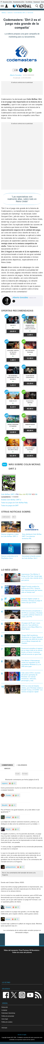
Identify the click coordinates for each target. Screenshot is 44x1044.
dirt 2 (13, 517)
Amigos (7, 768)
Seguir (4, 464)
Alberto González (16, 75)
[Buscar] (37, 6)
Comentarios (7, 765)
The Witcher (28, 2)
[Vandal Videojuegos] (22, 6)
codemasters (6, 517)
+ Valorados (22, 765)
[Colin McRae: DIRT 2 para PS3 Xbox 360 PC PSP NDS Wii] (8, 482)
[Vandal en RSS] (38, 995)
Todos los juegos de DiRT (10, 505)
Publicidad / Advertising (8, 1013)
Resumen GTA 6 (7, 2)
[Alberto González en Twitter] (13, 301)
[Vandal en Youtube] (30, 995)
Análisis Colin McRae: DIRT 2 (11, 500)
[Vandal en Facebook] (5, 995)
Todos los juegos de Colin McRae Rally (14, 502)
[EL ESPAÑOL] (41, 6)
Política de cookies (6, 1022)
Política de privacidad (7, 1016)
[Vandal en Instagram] (22, 995)
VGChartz (4, 1027)
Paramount (36, 2)
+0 (14, 783)
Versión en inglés (22, 1034)
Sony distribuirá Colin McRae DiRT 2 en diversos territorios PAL (32, 536)
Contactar (4, 1010)
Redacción (4, 1007)
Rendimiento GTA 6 (18, 2)
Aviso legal (4, 1019)
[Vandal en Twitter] (13, 995)
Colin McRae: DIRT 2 (8, 494)
